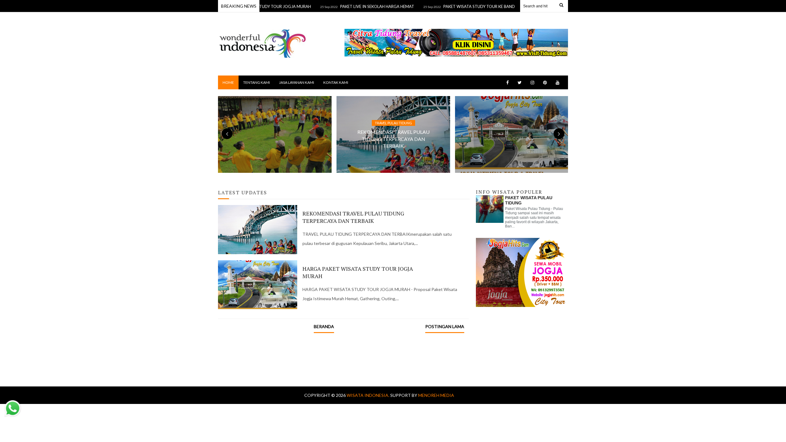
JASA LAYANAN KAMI (296, 82)
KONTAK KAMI (335, 82)
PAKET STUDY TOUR (511, 111)
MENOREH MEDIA (436, 395)
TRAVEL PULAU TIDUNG (393, 123)
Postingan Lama (444, 326)
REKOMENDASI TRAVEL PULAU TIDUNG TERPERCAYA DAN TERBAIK (393, 139)
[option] (393, 134)
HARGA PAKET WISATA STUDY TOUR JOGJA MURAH (357, 272)
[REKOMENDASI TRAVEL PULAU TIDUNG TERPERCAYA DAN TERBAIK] (373, 123)
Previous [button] (227, 133)
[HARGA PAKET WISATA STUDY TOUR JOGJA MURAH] (494, 111)
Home (228, 82)
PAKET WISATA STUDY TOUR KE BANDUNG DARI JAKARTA (484, 6)
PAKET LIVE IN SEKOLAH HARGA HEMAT (364, 6)
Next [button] (559, 133)
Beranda (324, 326)
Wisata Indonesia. (368, 395)
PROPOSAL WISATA (275, 111)
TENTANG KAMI (256, 82)
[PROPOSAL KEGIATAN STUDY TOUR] (258, 111)
